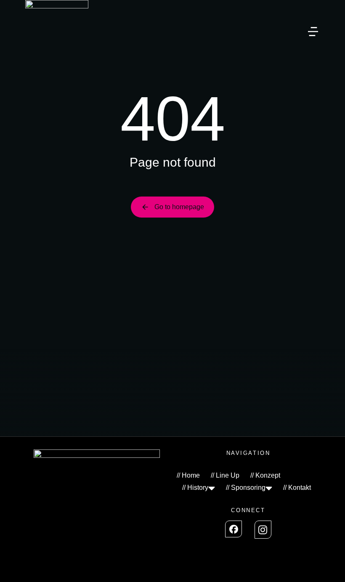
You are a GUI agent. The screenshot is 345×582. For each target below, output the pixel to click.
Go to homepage (179, 206)
